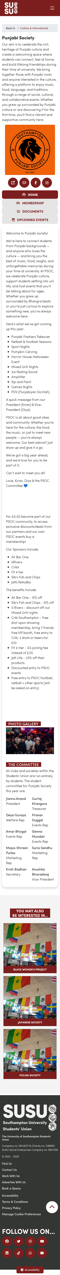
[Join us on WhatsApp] (30, 1253)
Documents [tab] (32, 211)
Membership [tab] (32, 202)
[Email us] (13, 183)
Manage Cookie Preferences (21, 1214)
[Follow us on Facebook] (36, 183)
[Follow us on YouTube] (42, 1242)
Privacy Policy (11, 1208)
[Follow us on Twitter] (19, 1242)
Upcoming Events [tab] (32, 219)
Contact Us (9, 1170)
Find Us (7, 1164)
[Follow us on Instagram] (47, 183)
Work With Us (11, 1176)
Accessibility (32, 1270)
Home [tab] (32, 194)
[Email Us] (42, 1253)
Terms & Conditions (15, 1202)
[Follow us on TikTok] (19, 1253)
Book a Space (11, 1188)
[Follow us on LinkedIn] (7, 1253)
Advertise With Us (14, 1182)
